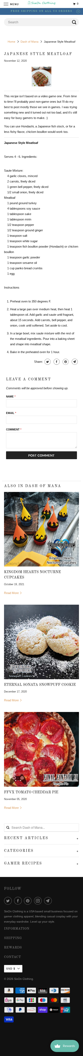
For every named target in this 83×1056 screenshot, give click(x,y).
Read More (12, 593)
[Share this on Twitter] (47, 362)
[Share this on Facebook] (56, 362)
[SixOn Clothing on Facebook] (18, 900)
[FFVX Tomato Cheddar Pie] (41, 749)
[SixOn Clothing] (41, 4)
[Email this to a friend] (74, 362)
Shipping (13, 938)
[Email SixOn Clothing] (48, 900)
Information (16, 928)
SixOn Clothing (23, 978)
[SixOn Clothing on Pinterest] (28, 900)
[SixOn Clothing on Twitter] (8, 900)
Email (11, 413)
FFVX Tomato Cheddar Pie (31, 792)
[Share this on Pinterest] (65, 362)
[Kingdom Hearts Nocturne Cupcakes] (41, 529)
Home (11, 41)
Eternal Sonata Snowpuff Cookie (40, 685)
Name (11, 396)
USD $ (10, 968)
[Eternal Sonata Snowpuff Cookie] (41, 642)
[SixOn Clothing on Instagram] (38, 900)
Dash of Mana (29, 41)
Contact (12, 957)
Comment (13, 429)
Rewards (13, 947)
